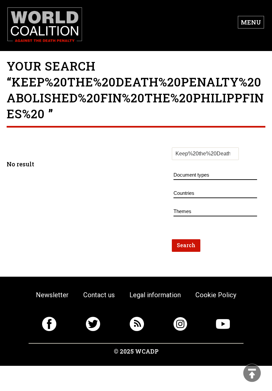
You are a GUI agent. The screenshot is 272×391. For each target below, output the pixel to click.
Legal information (155, 295)
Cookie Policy (215, 295)
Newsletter (52, 295)
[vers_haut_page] (252, 373)
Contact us (99, 295)
